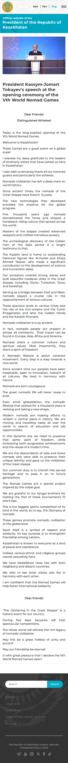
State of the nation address (25, 717)
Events (10, 697)
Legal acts (12, 703)
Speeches (12, 710)
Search (55, 684)
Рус (44, 6)
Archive (11, 723)
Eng (54, 6)
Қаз (35, 6)
